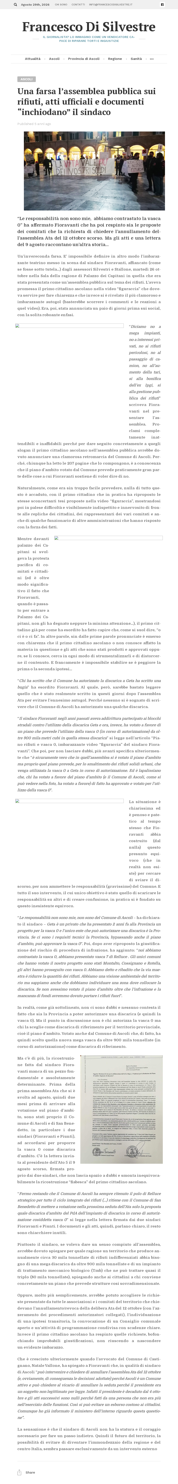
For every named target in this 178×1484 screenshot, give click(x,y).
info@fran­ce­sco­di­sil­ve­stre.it (111, 4)
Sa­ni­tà (136, 59)
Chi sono (61, 4)
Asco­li (54, 59)
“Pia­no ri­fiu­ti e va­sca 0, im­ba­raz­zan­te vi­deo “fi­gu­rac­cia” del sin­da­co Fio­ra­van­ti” (89, 744)
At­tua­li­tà (32, 59)
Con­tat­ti (78, 4)
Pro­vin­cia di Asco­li (83, 59)
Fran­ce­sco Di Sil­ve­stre (89, 26)
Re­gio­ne (115, 59)
